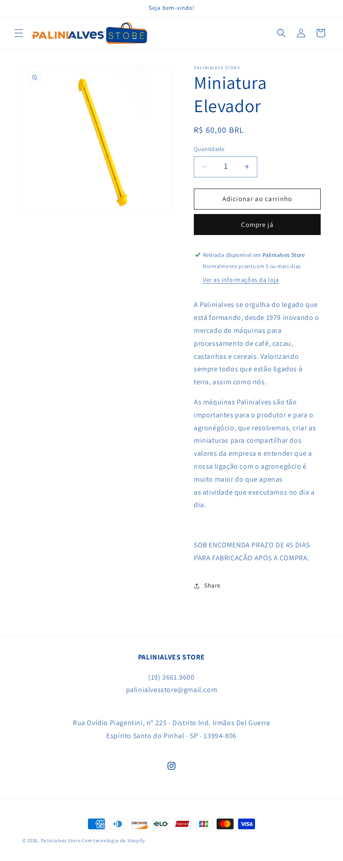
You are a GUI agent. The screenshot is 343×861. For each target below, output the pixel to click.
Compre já (257, 224)
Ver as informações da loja (241, 280)
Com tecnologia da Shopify (113, 840)
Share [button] (212, 585)
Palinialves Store (61, 840)
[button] (19, 33)
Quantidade (209, 149)
